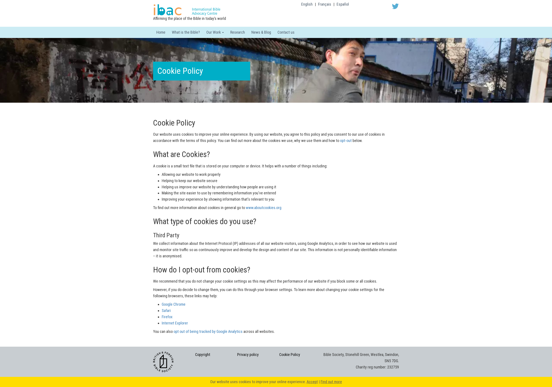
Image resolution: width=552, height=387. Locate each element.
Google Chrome (173, 304)
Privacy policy (248, 354)
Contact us (286, 32)
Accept (312, 381)
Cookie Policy (289, 354)
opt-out (346, 140)
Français (324, 4)
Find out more (331, 381)
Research (237, 32)
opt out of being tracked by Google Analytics (208, 331)
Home (160, 32)
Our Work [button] (214, 32)
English (307, 4)
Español (343, 4)
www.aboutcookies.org (263, 207)
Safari (166, 310)
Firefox (167, 317)
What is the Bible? (186, 32)
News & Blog (261, 32)
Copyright (202, 354)
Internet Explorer (175, 323)
